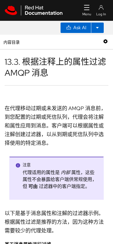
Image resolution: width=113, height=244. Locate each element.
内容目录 (11, 42)
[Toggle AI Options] (97, 28)
